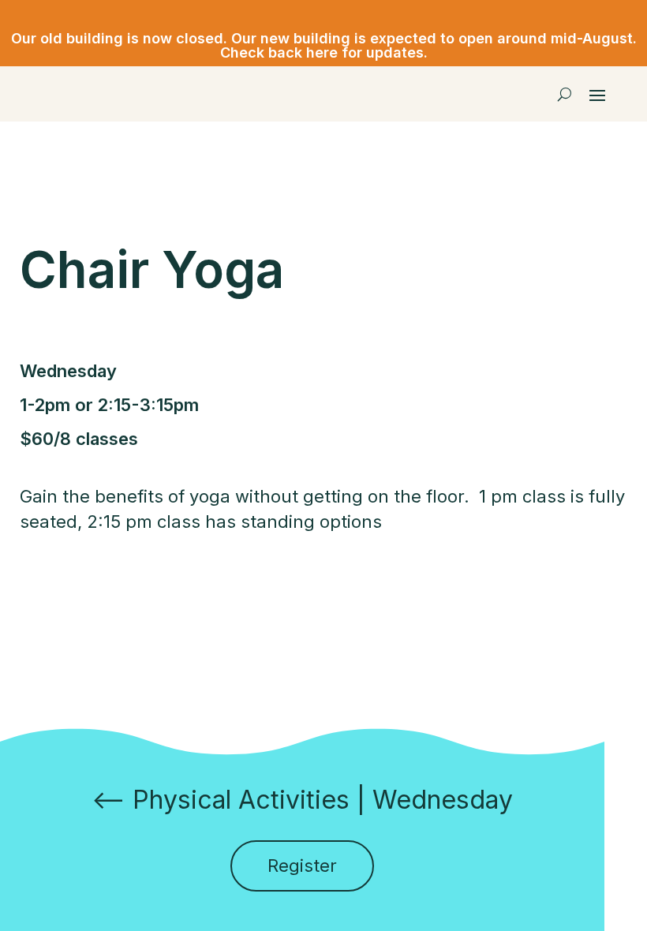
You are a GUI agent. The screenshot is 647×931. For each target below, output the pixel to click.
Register (302, 865)
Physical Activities (241, 799)
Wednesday (442, 799)
